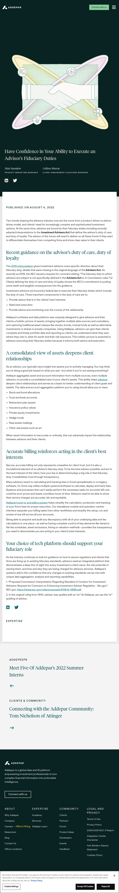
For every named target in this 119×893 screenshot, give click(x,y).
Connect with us (99, 7)
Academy (37, 815)
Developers (65, 838)
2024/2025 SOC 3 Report (100, 831)
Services (36, 821)
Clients (63, 815)
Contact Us (10, 844)
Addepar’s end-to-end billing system (27, 503)
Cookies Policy (94, 855)
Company (10, 821)
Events (63, 844)
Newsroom (10, 832)
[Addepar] (11, 7)
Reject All (106, 886)
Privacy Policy (94, 825)
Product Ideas (66, 832)
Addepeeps (18, 660)
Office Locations (13, 849)
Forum (62, 827)
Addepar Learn (39, 827)
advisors (103, 380)
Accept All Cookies (85, 886)
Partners (63, 821)
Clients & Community (27, 701)
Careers (9, 827)
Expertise (14, 621)
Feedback (64, 849)
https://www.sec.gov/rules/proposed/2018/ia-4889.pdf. (49, 590)
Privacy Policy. (37, 881)
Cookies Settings (11, 886)
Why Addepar (12, 815)
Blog (7, 838)
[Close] (114, 875)
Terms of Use (93, 819)
